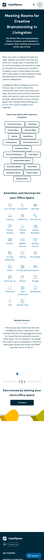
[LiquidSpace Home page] (12, 5)
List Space (22, 403)
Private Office (13, 130)
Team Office (32, 167)
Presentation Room (30, 142)
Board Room (28, 136)
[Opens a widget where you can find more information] (33, 556)
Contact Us (13, 544)
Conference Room (15, 124)
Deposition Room (22, 148)
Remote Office (30, 130)
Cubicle (14, 136)
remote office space (11, 104)
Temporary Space (13, 173)
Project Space (32, 173)
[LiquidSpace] (13, 538)
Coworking (32, 124)
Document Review (14, 167)
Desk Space (33, 155)
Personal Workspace (14, 155)
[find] (33, 4)
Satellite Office (22, 179)
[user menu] (40, 4)
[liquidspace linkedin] (5, 544)
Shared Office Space (22, 161)
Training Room (11, 142)
